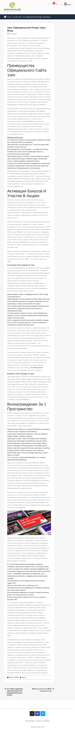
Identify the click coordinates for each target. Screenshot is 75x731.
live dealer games (37, 368)
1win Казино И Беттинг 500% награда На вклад (41, 690)
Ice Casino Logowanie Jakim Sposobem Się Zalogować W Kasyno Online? (15, 692)
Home (9, 17)
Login (60, 4)
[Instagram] (32, 713)
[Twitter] (42, 713)
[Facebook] (37, 713)
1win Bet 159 (17, 17)
